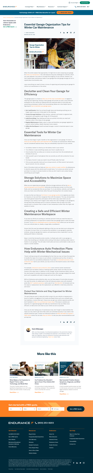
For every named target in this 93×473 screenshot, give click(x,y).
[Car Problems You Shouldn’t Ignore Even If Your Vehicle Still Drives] (46, 369)
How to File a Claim (34, 450)
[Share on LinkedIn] (64, 32)
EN (88, 6)
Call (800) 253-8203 (14, 434)
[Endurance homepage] (10, 6)
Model (39, 409)
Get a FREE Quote (9, 27)
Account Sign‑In (74, 2)
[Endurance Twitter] (80, 463)
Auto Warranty (32, 439)
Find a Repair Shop (33, 447)
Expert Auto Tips (39, 377)
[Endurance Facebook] (73, 463)
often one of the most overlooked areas (53, 98)
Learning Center (10, 17)
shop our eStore (47, 315)
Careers (51, 447)
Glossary (31, 442)
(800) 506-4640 (65, 12)
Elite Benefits (58, 283)
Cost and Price (14, 377)
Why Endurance (53, 436)
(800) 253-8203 (61, 313)
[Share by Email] (70, 32)
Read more (51, 337)
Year (11, 409)
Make (25, 409)
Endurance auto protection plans (41, 267)
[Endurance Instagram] (83, 463)
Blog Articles (32, 434)
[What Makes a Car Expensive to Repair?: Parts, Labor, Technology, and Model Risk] (21, 369)
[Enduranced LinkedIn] (77, 463)
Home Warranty (12, 446)
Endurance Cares (53, 442)
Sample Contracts (33, 445)
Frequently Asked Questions (36, 436)
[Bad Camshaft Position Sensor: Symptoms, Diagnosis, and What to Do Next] (71, 369)
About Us (51, 434)
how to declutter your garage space (41, 106)
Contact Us (73, 444)
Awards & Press (53, 439)
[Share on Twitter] (67, 32)
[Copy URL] (74, 32)
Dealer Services (53, 445)
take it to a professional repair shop (44, 302)
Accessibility (73, 441)
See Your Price (84, 2)
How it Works (12, 439)
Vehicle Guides (33, 453)
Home (4, 17)
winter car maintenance (33, 74)
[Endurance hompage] (21, 423)
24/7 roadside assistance (37, 283)
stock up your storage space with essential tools (38, 141)
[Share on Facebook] (60, 32)
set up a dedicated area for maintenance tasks (46, 222)
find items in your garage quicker (50, 195)
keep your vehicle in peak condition (56, 167)
